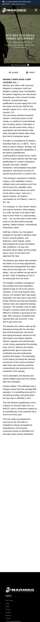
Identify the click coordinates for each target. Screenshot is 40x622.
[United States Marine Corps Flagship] (14, 10)
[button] (19, 4)
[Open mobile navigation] (36, 10)
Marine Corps (20, 589)
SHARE (15, 72)
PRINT (32, 72)
